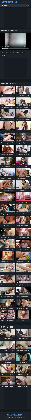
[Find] (29, 5)
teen (3, 52)
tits (11, 52)
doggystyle (16, 52)
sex (7, 52)
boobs (22, 52)
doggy (3, 55)
